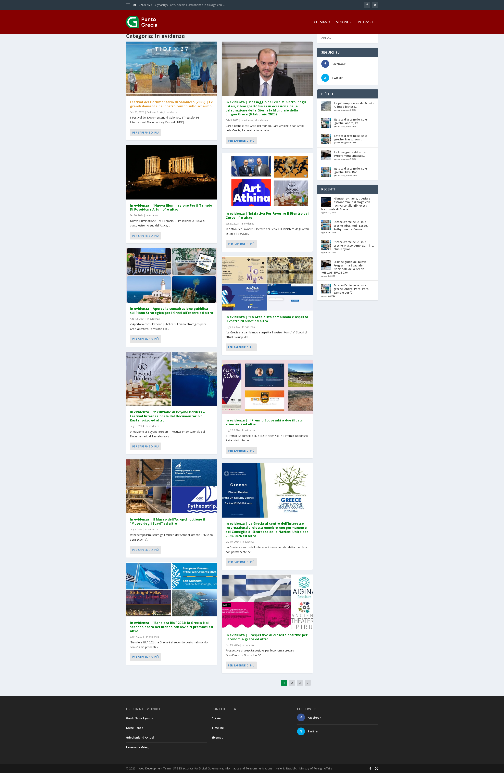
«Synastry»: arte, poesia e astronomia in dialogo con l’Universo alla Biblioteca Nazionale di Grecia (345, 204)
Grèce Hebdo (134, 728)
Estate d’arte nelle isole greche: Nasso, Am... (350, 137)
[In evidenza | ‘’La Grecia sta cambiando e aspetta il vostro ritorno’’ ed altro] (267, 283)
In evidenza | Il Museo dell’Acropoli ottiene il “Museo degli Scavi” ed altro (167, 521)
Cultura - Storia (155, 112)
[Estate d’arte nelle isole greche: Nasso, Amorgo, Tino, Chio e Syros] (326, 139)
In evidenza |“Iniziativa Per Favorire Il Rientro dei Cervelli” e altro (267, 215)
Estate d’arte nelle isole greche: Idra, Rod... (350, 170)
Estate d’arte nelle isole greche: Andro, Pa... (350, 121)
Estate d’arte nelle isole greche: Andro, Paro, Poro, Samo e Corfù (351, 288)
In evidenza (170, 112)
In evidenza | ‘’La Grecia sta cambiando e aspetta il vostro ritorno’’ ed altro (267, 319)
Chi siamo (322, 22)
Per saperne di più (145, 132)
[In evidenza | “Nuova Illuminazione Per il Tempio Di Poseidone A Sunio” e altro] (171, 172)
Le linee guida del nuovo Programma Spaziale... (350, 154)
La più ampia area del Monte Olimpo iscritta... (354, 105)
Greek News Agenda (139, 718)
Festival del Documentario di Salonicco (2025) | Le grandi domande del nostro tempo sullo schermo (171, 104)
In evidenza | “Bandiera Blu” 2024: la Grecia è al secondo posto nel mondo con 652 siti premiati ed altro (171, 627)
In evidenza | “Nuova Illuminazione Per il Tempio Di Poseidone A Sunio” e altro (171, 207)
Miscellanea (261, 120)
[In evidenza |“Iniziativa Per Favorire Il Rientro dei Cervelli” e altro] (267, 180)
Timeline (218, 728)
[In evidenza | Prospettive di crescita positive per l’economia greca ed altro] (267, 601)
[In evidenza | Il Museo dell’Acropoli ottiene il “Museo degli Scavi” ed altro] (171, 486)
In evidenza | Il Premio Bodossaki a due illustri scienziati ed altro (264, 422)
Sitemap (217, 737)
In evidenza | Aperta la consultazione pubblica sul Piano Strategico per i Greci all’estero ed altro (171, 310)
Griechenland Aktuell (140, 737)
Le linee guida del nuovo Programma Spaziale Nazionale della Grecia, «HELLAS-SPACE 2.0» (344, 267)
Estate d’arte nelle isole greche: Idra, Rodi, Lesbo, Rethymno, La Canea (351, 225)
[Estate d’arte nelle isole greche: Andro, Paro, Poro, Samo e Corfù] (326, 123)
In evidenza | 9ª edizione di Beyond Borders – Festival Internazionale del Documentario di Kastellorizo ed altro (167, 416)
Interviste (366, 22)
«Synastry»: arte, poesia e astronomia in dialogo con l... (189, 5)
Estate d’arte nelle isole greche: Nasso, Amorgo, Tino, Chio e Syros (354, 245)
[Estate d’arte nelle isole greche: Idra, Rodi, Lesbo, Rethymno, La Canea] (326, 172)
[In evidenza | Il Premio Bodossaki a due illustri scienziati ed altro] (267, 387)
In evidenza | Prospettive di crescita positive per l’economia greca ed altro (267, 637)
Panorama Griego (138, 747)
